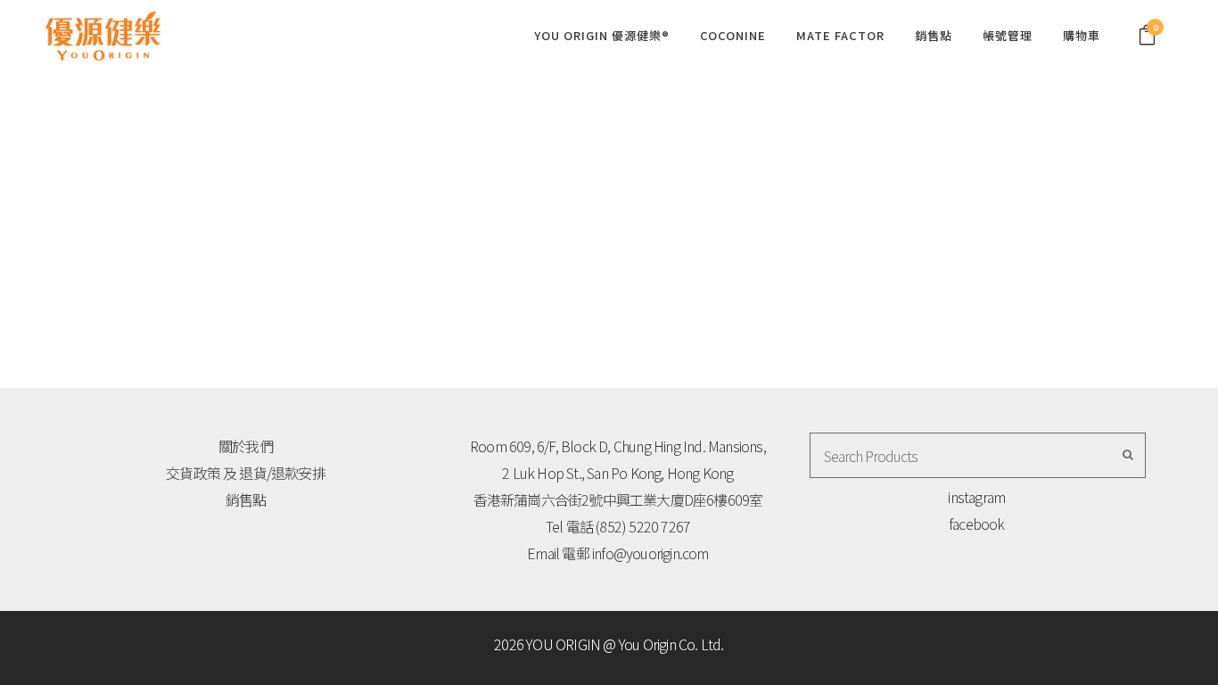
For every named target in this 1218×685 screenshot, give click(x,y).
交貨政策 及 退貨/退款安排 (245, 472)
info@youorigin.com (650, 553)
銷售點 (246, 499)
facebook (977, 523)
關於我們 (245, 446)
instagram (976, 497)
